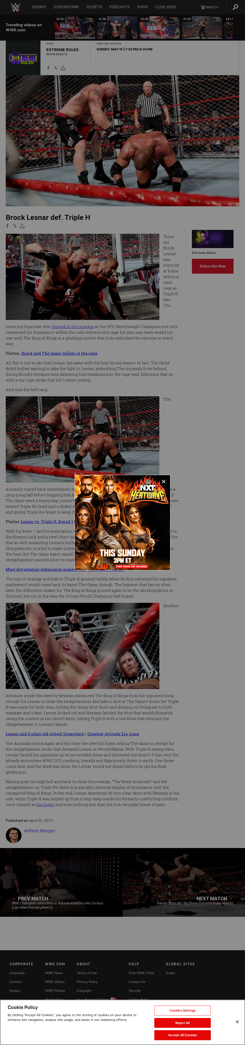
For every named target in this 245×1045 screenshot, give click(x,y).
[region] (122, 1022)
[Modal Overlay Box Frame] (122, 522)
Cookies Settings (182, 1010)
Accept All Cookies (182, 1035)
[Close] (237, 1022)
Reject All (182, 1023)
